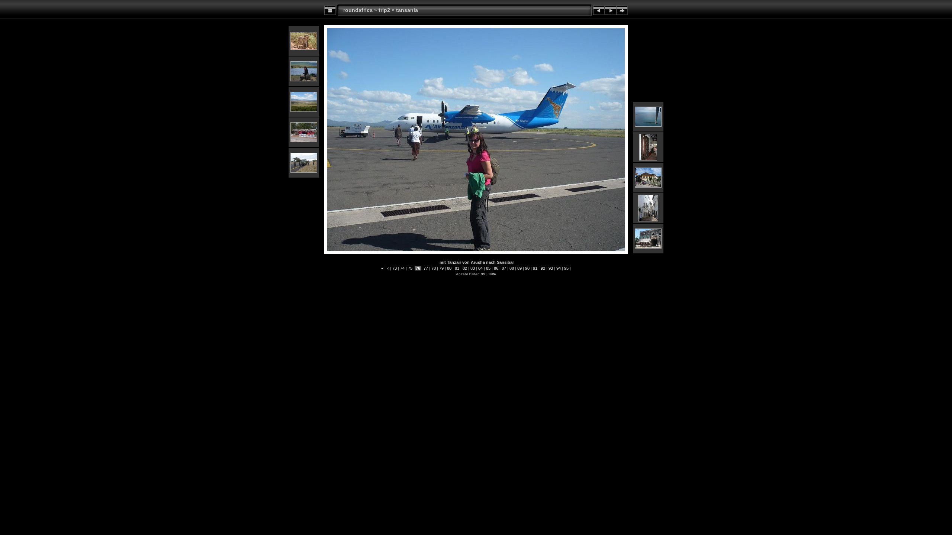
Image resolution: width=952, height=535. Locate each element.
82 (464, 268)
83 (472, 268)
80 (449, 268)
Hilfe (492, 274)
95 (566, 268)
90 (527, 268)
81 (457, 268)
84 (480, 268)
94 (558, 268)
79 (441, 268)
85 (488, 268)
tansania (407, 10)
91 (535, 268)
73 (394, 268)
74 (402, 268)
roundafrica (358, 10)
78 (433, 268)
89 (519, 268)
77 (425, 268)
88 (511, 268)
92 (543, 268)
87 (504, 268)
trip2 (384, 10)
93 (550, 268)
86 (496, 268)
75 (410, 268)
